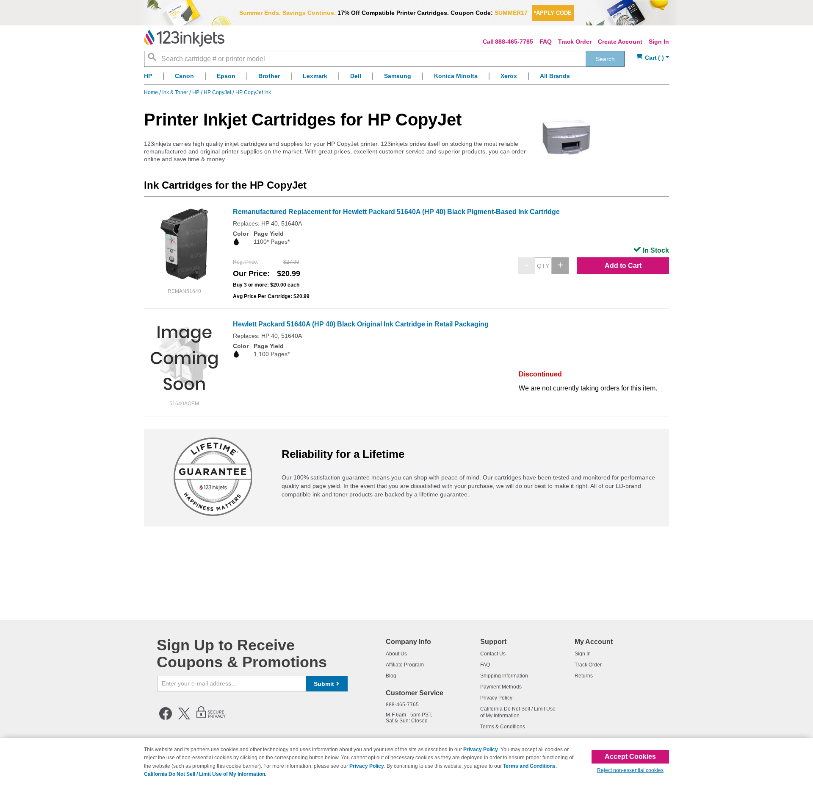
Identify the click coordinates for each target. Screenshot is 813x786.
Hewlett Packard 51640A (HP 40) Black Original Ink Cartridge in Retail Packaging (361, 324)
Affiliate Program (405, 665)
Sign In (659, 41)
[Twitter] (184, 718)
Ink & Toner (175, 92)
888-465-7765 (514, 41)
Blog (391, 676)
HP (196, 92)
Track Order (575, 41)
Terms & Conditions (502, 727)
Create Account (620, 41)
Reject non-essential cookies (630, 770)
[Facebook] (165, 718)
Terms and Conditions (529, 766)
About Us (396, 654)
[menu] (406, 78)
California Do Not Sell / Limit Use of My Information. (205, 774)
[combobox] (384, 59)
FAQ (545, 41)
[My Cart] (652, 58)
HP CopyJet (218, 92)
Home (151, 92)
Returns (584, 676)
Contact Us (493, 654)
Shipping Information (504, 676)
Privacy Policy (496, 698)
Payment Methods (501, 687)
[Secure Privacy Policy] (211, 718)
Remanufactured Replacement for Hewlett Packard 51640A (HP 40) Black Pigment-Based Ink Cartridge (396, 211)
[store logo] (184, 38)
